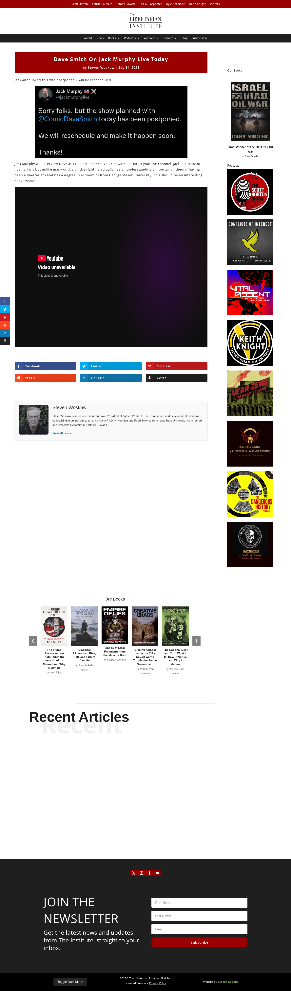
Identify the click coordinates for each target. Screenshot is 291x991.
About (88, 38)
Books (112, 38)
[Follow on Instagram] (141, 873)
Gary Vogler (252, 156)
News (100, 38)
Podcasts (130, 38)
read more (145, 765)
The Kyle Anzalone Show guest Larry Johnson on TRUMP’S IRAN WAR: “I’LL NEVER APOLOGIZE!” (145, 752)
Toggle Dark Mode (70, 981)
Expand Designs (228, 981)
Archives (149, 38)
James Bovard (126, 4)
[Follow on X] (133, 873)
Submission (199, 38)
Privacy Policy (157, 983)
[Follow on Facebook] (149, 873)
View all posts (61, 433)
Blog (184, 38)
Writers (215, 4)
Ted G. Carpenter (150, 4)
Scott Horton (79, 4)
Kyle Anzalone (175, 4)
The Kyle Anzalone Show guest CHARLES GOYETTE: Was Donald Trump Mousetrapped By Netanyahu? (145, 817)
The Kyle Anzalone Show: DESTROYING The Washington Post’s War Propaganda (146, 784)
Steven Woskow (101, 67)
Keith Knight (197, 4)
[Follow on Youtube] (157, 873)
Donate (168, 38)
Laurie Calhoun (102, 4)
